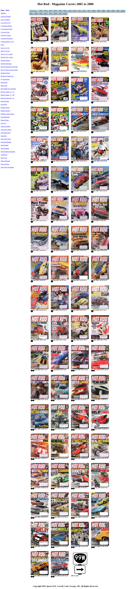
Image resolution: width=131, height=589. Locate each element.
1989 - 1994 (110, 11)
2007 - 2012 (43, 13)
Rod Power (4, 104)
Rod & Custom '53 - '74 (7, 92)
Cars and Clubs (5, 32)
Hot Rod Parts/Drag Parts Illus (9, 67)
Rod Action (4, 86)
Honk (2, 45)
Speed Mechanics (6, 133)
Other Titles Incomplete (7, 167)
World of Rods (5, 164)
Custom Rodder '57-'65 (7, 41)
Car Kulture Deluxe (6, 26)
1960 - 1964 (62, 11)
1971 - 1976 (82, 11)
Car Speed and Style (6, 29)
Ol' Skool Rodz (5, 79)
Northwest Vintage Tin (7, 76)
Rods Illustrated (5, 117)
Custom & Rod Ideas (7, 38)
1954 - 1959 (53, 11)
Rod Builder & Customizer (8, 89)
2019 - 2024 (62, 13)
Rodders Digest (5, 107)
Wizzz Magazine (5, 161)
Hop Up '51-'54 (5, 48)
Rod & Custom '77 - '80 (7, 95)
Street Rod (4, 136)
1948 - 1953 (43, 11)
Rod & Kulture (5, 101)
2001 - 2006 (33, 13)
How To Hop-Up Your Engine (9, 70)
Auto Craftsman (5, 20)
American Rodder (6, 16)
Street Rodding (5, 148)
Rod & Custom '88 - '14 (7, 98)
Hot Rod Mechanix (6, 64)
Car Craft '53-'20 (5, 23)
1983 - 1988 (101, 11)
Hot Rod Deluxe (5, 60)
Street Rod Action (6, 139)
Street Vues (4, 158)
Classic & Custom (6, 35)
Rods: (7, 10)
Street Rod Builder (6, 142)
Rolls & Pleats (5, 120)
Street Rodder (4, 145)
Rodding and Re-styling (7, 114)
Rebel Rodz (4, 82)
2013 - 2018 (53, 13)
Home (2, 10)
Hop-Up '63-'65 (5, 51)
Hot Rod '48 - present (7, 57)
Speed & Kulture (5, 126)
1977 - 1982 (91, 11)
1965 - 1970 (72, 11)
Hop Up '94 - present (7, 54)
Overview (33, 11)
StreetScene (4, 155)
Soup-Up (3, 123)
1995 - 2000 (120, 11)
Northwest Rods (5, 73)
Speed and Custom (6, 130)
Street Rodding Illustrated (8, 151)
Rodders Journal (5, 111)
